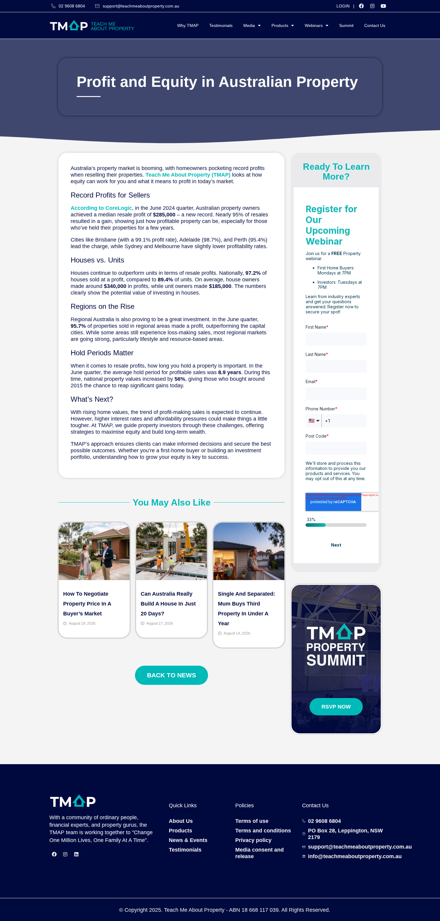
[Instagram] (372, 6)
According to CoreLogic (101, 208)
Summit (346, 25)
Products (279, 25)
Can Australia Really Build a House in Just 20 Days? (168, 604)
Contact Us (374, 25)
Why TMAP (187, 25)
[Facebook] (361, 6)
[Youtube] (383, 6)
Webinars (314, 25)
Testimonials (221, 25)
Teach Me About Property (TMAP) (187, 175)
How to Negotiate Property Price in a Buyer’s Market (87, 604)
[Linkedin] (76, 854)
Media (249, 25)
